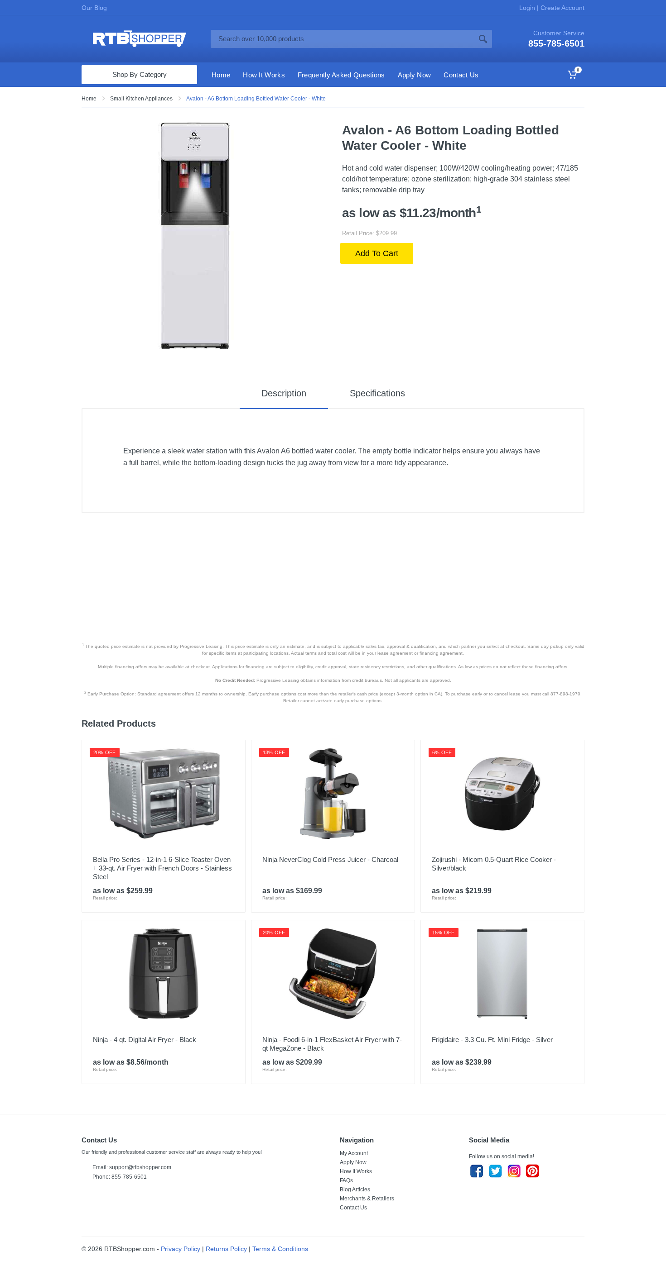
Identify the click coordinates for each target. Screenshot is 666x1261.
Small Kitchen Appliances (141, 98)
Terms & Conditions (280, 1248)
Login (528, 8)
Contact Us (353, 1207)
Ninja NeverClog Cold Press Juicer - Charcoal (330, 859)
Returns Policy (226, 1248)
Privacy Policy (180, 1248)
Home (89, 98)
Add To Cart (376, 253)
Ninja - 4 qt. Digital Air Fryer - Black (144, 1039)
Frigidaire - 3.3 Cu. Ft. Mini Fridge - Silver (492, 1039)
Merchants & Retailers (367, 1198)
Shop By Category (139, 74)
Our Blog (94, 8)
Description (283, 393)
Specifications (377, 393)
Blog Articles (355, 1189)
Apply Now (353, 1162)
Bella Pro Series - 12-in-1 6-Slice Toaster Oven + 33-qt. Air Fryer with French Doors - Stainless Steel (162, 868)
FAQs (346, 1180)
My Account (354, 1153)
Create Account (561, 8)
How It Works (356, 1171)
